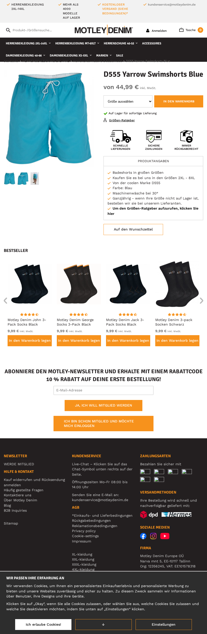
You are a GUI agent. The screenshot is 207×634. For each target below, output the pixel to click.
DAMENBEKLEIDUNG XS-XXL (69, 55)
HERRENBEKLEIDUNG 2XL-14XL (26, 43)
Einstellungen (163, 624)
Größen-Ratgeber (122, 120)
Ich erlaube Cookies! (43, 624)
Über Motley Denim (21, 500)
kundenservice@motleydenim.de (172, 4)
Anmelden (159, 31)
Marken (102, 55)
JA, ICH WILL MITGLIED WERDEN (103, 405)
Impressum (81, 541)
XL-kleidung (82, 554)
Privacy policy (84, 531)
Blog (7, 505)
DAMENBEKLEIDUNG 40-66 (24, 55)
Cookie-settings (85, 536)
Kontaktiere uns (17, 495)
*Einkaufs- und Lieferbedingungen (102, 515)
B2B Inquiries (15, 510)
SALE (119, 55)
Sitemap (11, 523)
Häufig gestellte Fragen (23, 490)
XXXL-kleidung (84, 564)
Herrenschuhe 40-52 (119, 43)
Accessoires (151, 43)
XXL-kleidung (83, 559)
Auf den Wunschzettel (133, 229)
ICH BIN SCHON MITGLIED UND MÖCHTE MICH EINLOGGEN (99, 423)
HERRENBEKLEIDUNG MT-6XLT (75, 43)
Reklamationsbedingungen (94, 526)
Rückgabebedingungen (91, 520)
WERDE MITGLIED (19, 464)
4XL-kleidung (83, 569)
